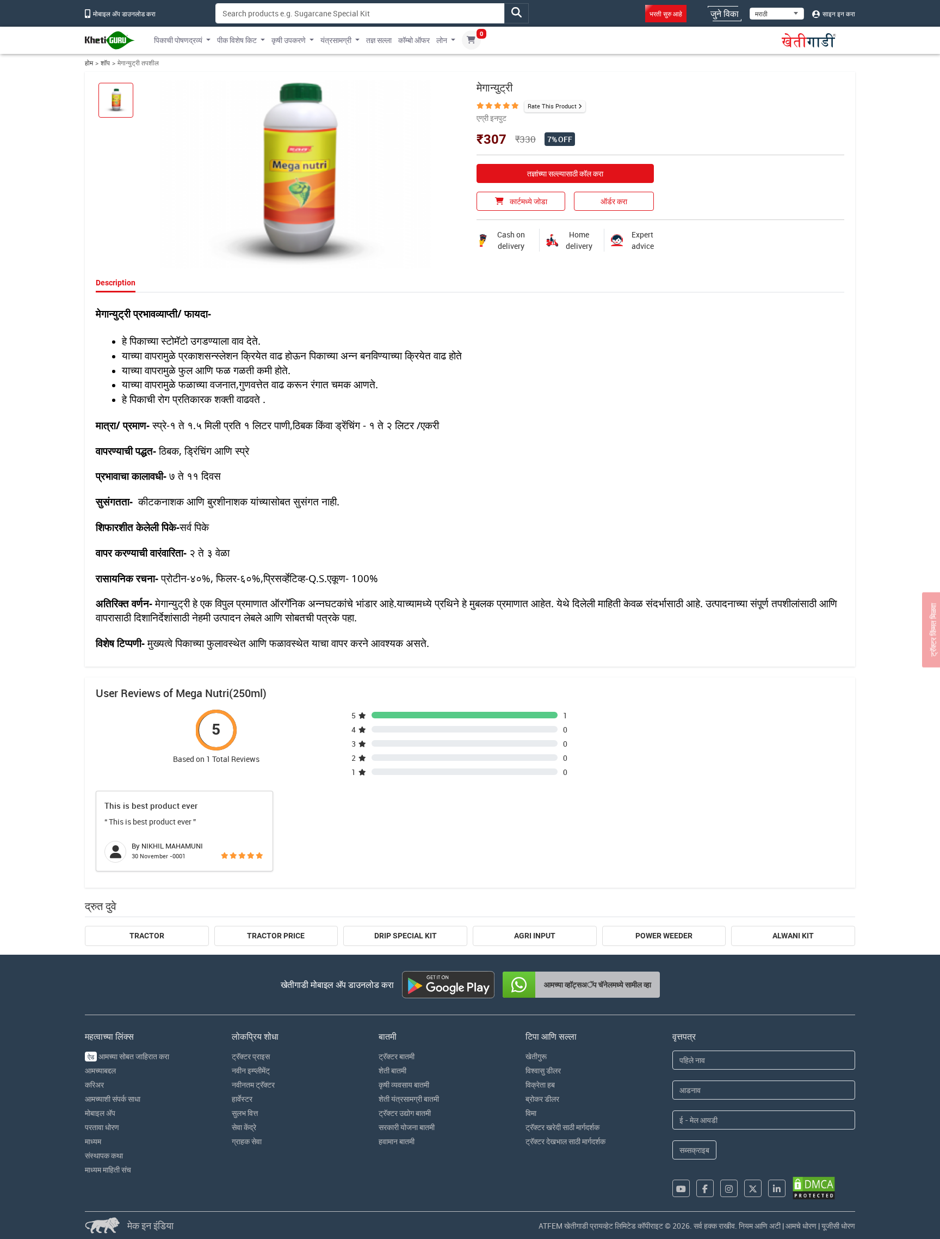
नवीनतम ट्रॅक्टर (253, 1084)
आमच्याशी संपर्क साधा (112, 1099)
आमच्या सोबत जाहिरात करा (128, 1056)
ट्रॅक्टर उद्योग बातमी (405, 1113)
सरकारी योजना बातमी (407, 1127)
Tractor (146, 935)
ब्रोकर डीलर (542, 1099)
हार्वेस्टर (242, 1099)
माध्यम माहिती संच (108, 1169)
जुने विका (724, 14)
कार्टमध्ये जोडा (527, 201)
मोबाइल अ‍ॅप (100, 1113)
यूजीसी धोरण (838, 1225)
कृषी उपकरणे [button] (288, 40)
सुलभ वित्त (245, 1113)
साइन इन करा (838, 13)
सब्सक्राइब (694, 1150)
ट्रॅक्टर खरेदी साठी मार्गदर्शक (562, 1127)
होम (89, 63)
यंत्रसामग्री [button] (335, 40)
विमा (530, 1113)
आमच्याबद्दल (100, 1070)
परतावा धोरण (102, 1127)
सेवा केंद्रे (244, 1127)
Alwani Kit (793, 935)
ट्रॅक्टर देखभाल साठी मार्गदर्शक (565, 1141)
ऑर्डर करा (614, 201)
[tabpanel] (470, 475)
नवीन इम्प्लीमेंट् (251, 1070)
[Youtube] (681, 1188)
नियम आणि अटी (760, 1225)
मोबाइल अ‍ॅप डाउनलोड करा (123, 13)
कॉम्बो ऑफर (414, 40)
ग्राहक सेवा (247, 1141)
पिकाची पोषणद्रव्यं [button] (178, 40)
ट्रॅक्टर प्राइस (251, 1056)
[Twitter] (753, 1188)
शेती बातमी (392, 1070)
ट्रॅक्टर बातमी (397, 1056)
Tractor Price (276, 935)
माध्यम (93, 1141)
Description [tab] (115, 282)
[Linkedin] (777, 1188)
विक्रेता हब (540, 1084)
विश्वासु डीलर (543, 1070)
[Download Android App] (448, 984)
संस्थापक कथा (104, 1155)
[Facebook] (705, 1188)
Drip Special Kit (405, 935)
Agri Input (534, 935)
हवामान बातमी (397, 1141)
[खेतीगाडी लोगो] (110, 40)
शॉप (105, 63)
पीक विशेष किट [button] (237, 40)
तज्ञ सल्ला (379, 40)
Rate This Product (552, 106)
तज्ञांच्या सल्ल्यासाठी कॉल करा (565, 173)
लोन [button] (441, 40)
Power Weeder (663, 935)
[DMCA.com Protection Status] (814, 1188)
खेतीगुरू (536, 1056)
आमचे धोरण (801, 1225)
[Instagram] (729, 1188)
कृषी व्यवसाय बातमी (404, 1084)
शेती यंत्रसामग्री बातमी (409, 1099)
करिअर (94, 1084)
